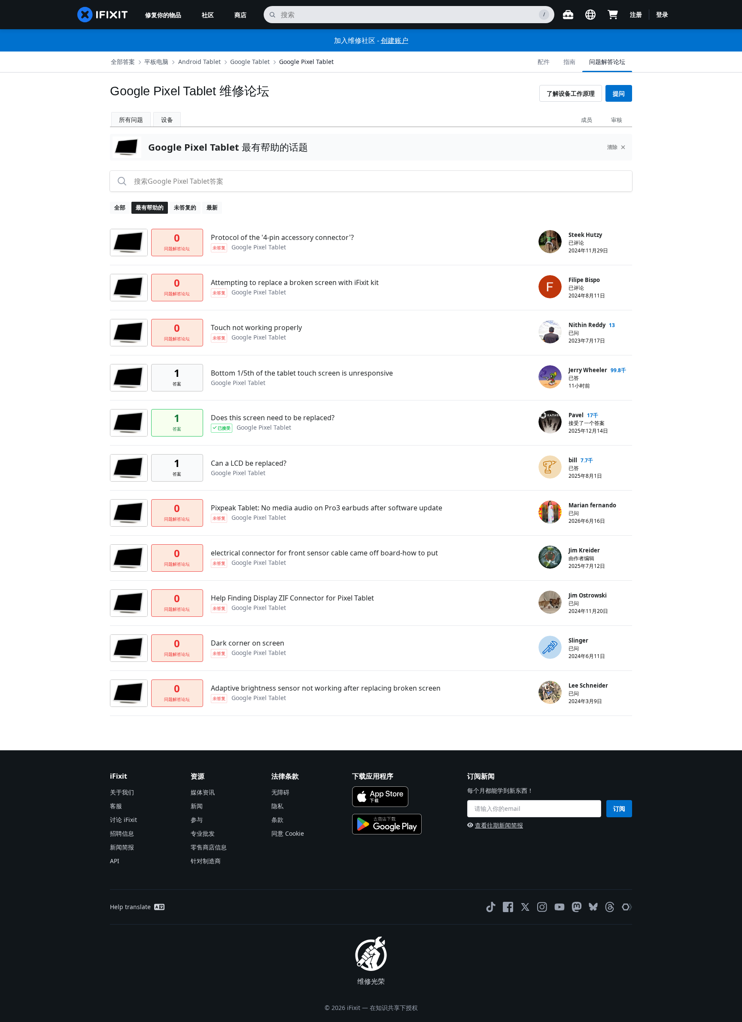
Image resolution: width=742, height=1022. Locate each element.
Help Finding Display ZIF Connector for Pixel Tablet (292, 598)
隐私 (277, 806)
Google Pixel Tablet (306, 62)
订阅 (619, 808)
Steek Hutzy (585, 235)
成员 (586, 120)
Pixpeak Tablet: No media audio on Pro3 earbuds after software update (326, 508)
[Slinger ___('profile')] (550, 647)
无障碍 (280, 792)
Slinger (578, 640)
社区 (208, 15)
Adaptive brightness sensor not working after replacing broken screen (326, 688)
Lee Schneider (588, 685)
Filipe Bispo (584, 280)
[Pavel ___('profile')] (550, 422)
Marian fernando (592, 505)
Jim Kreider (584, 550)
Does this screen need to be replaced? (273, 417)
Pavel (576, 415)
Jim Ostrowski (588, 595)
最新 (212, 207)
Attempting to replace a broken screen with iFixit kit (295, 282)
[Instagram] (542, 907)
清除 (612, 147)
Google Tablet (250, 62)
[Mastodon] (577, 907)
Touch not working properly (256, 327)
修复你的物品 (163, 15)
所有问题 (131, 119)
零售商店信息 (209, 847)
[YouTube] (559, 907)
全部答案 (123, 62)
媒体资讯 (203, 792)
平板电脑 (156, 62)
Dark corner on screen (247, 643)
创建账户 (394, 40)
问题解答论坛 (607, 62)
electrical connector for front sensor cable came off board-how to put (324, 553)
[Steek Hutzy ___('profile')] (550, 241)
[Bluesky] (593, 906)
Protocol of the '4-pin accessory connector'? (282, 237)
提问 (619, 93)
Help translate (130, 907)
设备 (167, 119)
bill (573, 460)
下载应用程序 (372, 776)
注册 (636, 14)
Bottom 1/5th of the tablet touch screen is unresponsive (302, 373)
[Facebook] (508, 907)
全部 (119, 207)
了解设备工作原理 (571, 93)
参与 (197, 820)
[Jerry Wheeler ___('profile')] (550, 376)
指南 (569, 62)
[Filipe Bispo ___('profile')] (550, 286)
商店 (240, 15)
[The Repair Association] (627, 907)
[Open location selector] (590, 14)
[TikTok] (491, 907)
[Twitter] (525, 907)
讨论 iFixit (123, 820)
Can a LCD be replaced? (248, 463)
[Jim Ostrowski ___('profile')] (550, 602)
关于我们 (122, 792)
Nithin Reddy (587, 325)
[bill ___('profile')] (550, 467)
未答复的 (185, 207)
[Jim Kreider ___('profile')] (550, 557)
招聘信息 (122, 833)
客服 (116, 806)
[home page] (102, 14)
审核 (616, 120)
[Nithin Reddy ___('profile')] (550, 331)
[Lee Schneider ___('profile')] (550, 692)
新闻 (197, 806)
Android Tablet (199, 62)
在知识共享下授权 (394, 1008)
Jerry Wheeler (588, 370)
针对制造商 (206, 861)
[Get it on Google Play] (387, 824)
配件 (544, 62)
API (114, 861)
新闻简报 (122, 847)
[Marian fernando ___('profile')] (550, 512)
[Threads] (610, 907)
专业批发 (203, 833)
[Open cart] (612, 14)
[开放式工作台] (568, 14)
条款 (277, 820)
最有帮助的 (150, 207)
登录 (662, 14)
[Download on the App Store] (380, 796)
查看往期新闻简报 (499, 825)
